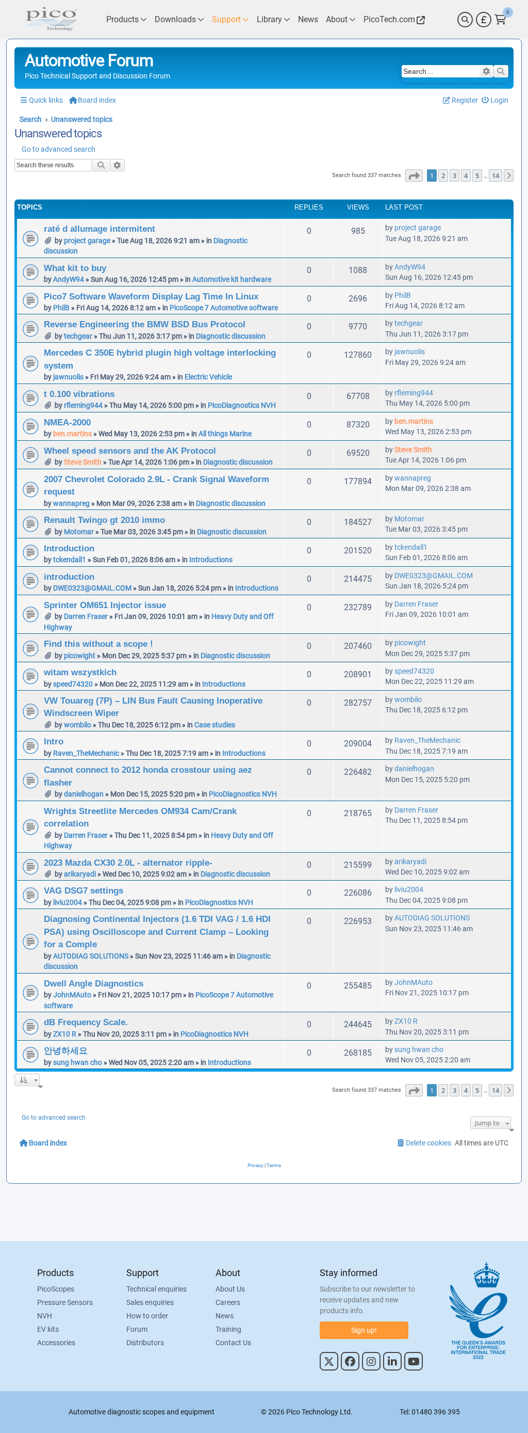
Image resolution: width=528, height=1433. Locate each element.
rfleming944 (83, 405)
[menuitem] (495, 100)
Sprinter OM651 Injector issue (105, 605)
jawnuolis (68, 377)
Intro (53, 741)
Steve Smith (83, 462)
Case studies (214, 725)
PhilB (61, 308)
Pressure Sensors (65, 1302)
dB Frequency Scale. (86, 1022)
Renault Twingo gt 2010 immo (104, 520)
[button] (414, 175)
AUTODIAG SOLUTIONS (90, 956)
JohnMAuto (72, 995)
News (225, 1316)
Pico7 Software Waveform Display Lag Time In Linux (151, 296)
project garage (87, 240)
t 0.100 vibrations (79, 394)
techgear (78, 336)
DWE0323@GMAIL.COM (92, 588)
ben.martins (72, 433)
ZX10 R (64, 1034)
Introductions (211, 559)
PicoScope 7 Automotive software (224, 308)
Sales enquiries (150, 1302)
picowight (79, 655)
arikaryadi (80, 874)
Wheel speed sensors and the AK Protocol (130, 450)
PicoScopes (55, 1289)
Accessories (56, 1343)
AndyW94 (68, 279)
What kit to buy (75, 268)
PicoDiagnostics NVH (242, 405)
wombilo (77, 725)
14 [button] (495, 175)
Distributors (145, 1343)
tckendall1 (69, 559)
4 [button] (466, 175)
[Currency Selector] (483, 19)
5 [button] (477, 175)
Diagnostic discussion (231, 336)
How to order (147, 1316)
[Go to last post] (446, 227)
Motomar (79, 532)
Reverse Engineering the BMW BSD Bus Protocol (144, 324)
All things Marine (225, 433)
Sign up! (364, 1330)
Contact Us (233, 1343)
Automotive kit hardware (231, 279)
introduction (69, 576)
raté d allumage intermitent (99, 229)
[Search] (465, 19)
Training (228, 1329)
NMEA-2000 (67, 422)
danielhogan (84, 794)
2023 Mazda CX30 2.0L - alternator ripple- (128, 862)
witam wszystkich (80, 672)
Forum (136, 1329)
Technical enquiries (156, 1289)
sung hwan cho (77, 1062)
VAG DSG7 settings (83, 890)
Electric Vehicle (208, 377)
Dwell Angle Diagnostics (93, 983)
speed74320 (73, 684)
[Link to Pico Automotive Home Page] (50, 19)
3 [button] (454, 175)
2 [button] (443, 175)
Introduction (69, 548)
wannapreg (71, 503)
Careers (228, 1302)
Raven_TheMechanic (86, 753)
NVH (44, 1316)
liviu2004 (67, 902)
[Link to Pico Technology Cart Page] (500, 19)
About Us (230, 1289)
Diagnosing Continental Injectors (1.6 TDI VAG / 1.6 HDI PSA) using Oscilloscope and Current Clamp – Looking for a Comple (157, 931)
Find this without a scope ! (98, 644)
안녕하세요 (66, 1050)
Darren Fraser (86, 616)
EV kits (48, 1329)
